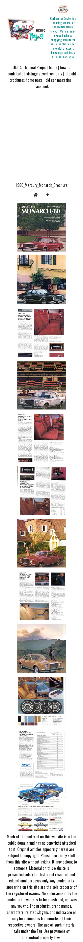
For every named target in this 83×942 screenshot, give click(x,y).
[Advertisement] (41, 138)
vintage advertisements (44, 73)
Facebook (41, 86)
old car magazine (59, 80)
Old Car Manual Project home (35, 67)
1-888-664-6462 (65, 57)
